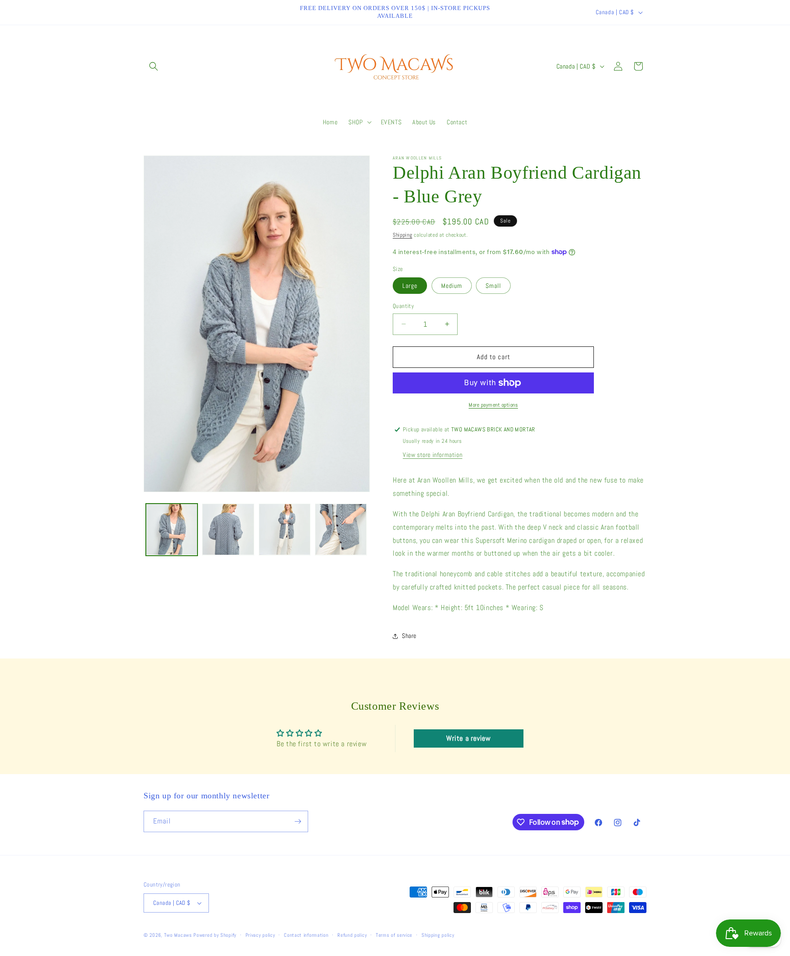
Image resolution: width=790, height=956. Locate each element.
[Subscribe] (298, 821)
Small (493, 285)
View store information (432, 455)
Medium (451, 285)
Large (409, 285)
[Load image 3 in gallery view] (284, 529)
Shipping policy (438, 935)
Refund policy (352, 935)
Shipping (402, 235)
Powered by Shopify (214, 935)
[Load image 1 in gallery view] (172, 529)
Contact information (306, 935)
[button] (154, 66)
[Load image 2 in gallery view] (228, 529)
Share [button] (409, 636)
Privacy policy (260, 935)
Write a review (468, 738)
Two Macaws (178, 935)
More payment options (493, 405)
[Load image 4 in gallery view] (341, 529)
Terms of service (394, 935)
